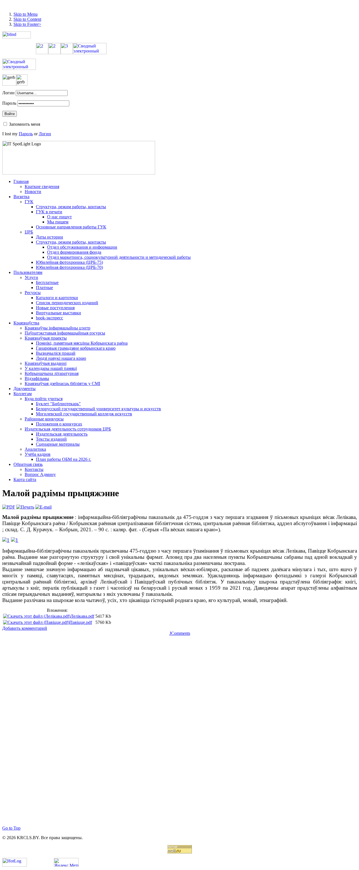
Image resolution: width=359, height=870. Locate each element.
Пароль (9, 103)
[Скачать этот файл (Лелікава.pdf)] (36, 616)
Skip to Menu (25, 14)
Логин (8, 92)
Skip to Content (27, 19)
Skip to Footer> (27, 24)
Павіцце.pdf (80, 622)
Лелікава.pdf (82, 616)
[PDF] (8, 507)
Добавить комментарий (24, 628)
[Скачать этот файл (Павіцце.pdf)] (36, 622)
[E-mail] (43, 507)
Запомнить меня (24, 124)
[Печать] (25, 507)
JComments (179, 633)
